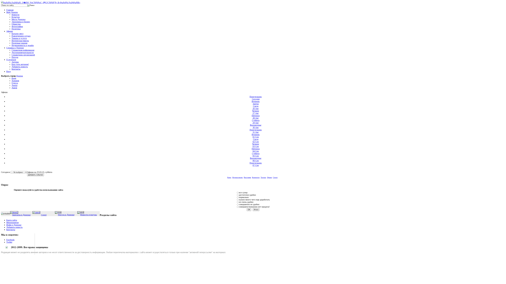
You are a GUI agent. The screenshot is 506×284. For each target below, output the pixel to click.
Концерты (256, 177)
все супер (243, 192)
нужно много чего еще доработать (254, 200)
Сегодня (256, 98)
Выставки (247, 177)
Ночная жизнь (237, 177)
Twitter (9, 242)
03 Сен (255, 145)
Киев (14, 78)
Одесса (15, 83)
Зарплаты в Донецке (21, 215)
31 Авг (256, 131)
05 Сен (255, 154)
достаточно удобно (247, 195)
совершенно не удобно (249, 204)
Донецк (19, 76)
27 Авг (255, 112)
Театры (263, 177)
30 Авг (255, 126)
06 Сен (255, 159)
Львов (14, 88)
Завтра (256, 102)
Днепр (14, 85)
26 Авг (256, 107)
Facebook (10, 240)
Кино (229, 177)
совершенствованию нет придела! (254, 207)
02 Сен (256, 140)
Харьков (15, 81)
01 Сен (256, 135)
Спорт (275, 177)
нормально (244, 197)
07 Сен (256, 164)
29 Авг (255, 121)
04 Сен (256, 150)
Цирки (269, 177)
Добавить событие (35, 175)
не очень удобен (246, 202)
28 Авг (256, 117)
